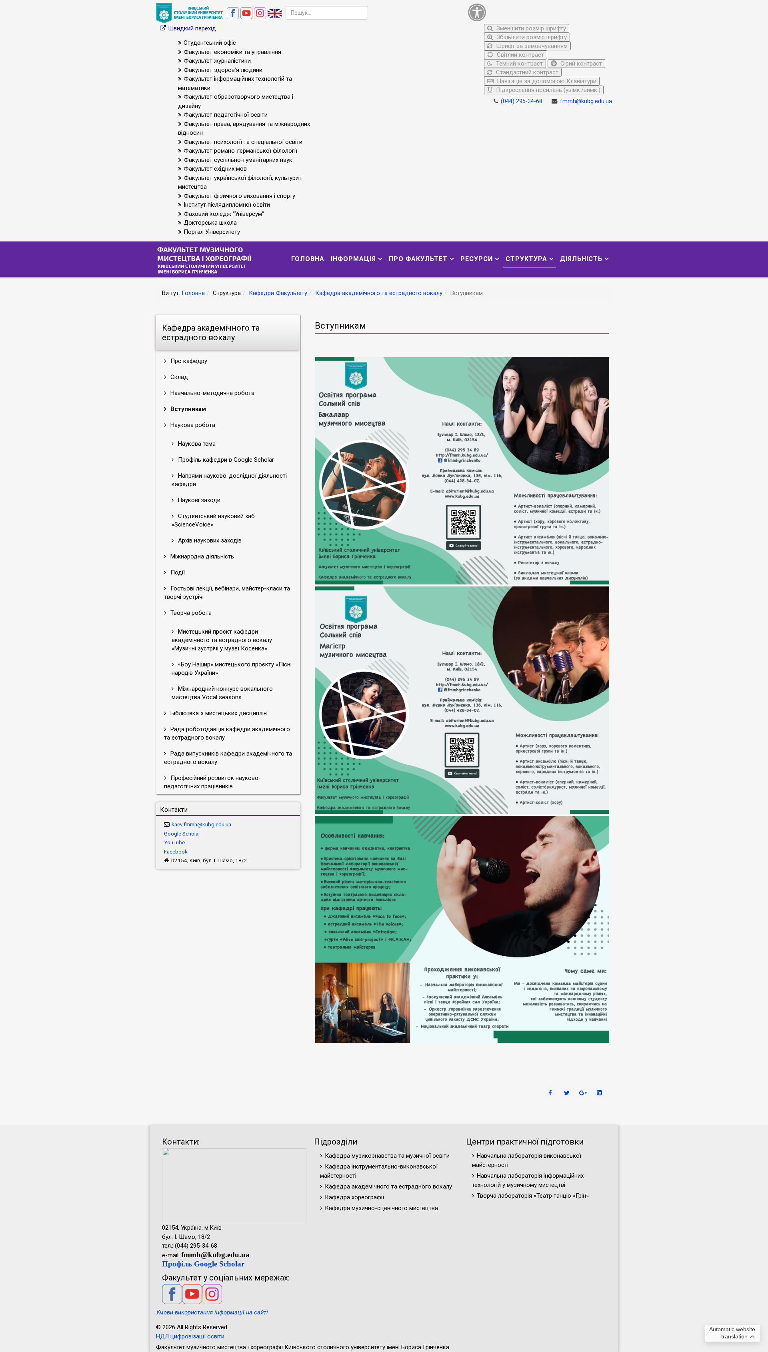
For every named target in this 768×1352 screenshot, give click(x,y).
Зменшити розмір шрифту (530, 28)
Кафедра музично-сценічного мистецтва (381, 1208)
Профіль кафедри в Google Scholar (225, 459)
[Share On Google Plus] (584, 1093)
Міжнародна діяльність (201, 556)
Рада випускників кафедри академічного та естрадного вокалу (228, 758)
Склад (178, 377)
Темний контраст (518, 63)
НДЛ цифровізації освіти (190, 1336)
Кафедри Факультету (278, 293)
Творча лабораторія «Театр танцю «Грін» (533, 1195)
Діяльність (581, 259)
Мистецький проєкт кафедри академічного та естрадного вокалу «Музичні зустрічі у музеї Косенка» (222, 640)
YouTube (174, 842)
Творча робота (190, 612)
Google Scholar (182, 833)
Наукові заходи (198, 500)
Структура (526, 259)
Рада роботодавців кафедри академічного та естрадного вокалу (227, 733)
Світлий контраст (519, 54)
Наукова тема (196, 443)
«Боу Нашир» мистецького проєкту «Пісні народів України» (232, 668)
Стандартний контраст (526, 72)
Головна (307, 259)
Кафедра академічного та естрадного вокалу (378, 293)
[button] (538, 12)
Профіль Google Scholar (203, 1264)
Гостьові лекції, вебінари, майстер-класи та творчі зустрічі (227, 592)
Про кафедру (188, 361)
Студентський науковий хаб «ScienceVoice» (213, 520)
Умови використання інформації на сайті (212, 1312)
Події (177, 572)
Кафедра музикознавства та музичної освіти (387, 1155)
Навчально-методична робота (211, 393)
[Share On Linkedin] (600, 1093)
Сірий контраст (580, 63)
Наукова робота (192, 425)
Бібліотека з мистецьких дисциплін (218, 713)
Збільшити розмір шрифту (531, 37)
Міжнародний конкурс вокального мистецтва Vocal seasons (222, 693)
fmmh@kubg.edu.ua (586, 101)
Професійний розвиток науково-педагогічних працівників (212, 782)
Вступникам (187, 409)
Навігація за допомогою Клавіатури (546, 81)
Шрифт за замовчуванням (531, 46)
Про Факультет (418, 259)
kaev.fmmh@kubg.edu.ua (201, 824)
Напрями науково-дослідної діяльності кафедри (229, 480)
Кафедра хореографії (354, 1197)
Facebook (176, 851)
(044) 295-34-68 (521, 101)
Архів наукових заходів (209, 540)
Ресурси (476, 259)
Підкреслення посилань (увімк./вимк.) (547, 90)
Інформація (353, 259)
